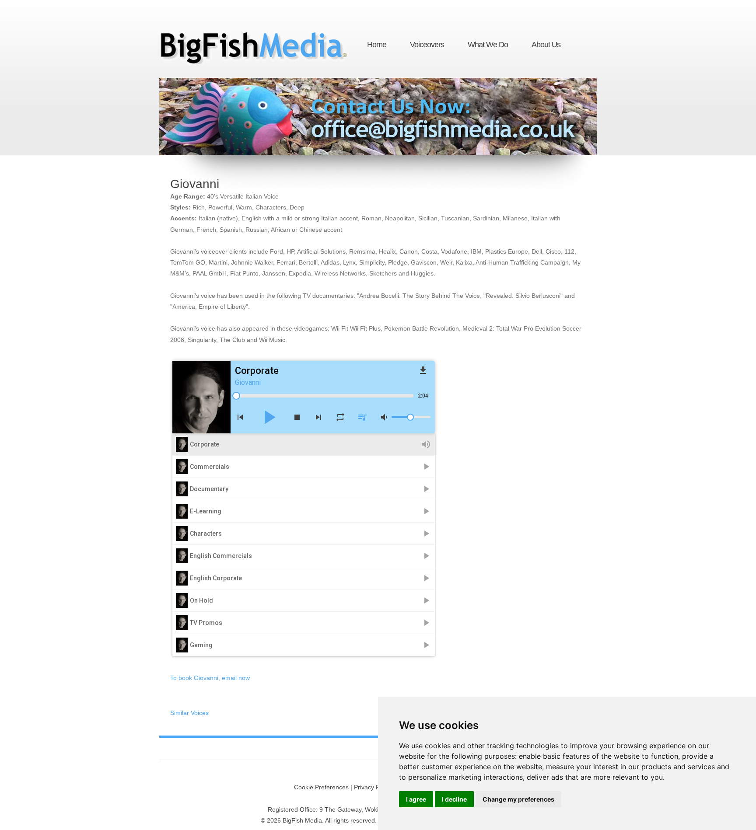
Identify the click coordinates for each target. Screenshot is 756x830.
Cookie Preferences (321, 787)
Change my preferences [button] (518, 799)
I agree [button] (416, 799)
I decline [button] (454, 799)
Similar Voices (189, 712)
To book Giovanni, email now (210, 677)
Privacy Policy (373, 787)
